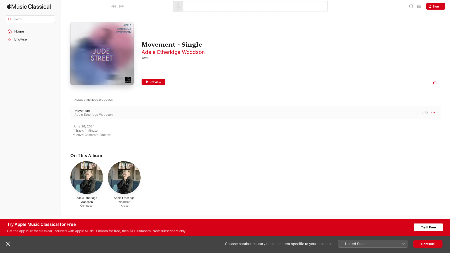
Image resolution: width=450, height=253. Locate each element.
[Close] (8, 244)
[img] (29, 6)
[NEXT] (121, 6)
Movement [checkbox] (82, 110)
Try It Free (428, 227)
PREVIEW (423, 112)
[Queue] (419, 6)
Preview (155, 82)
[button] (30, 31)
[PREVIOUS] (114, 6)
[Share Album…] (434, 83)
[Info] (411, 6)
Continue (428, 244)
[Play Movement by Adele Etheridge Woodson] (66, 113)
